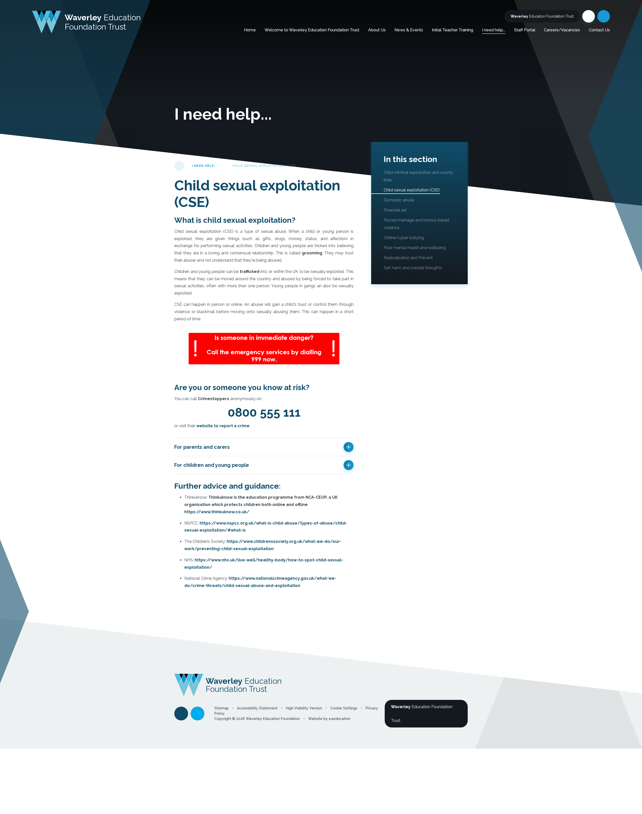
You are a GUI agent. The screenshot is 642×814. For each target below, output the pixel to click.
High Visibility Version (304, 708)
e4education (339, 719)
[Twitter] (588, 16)
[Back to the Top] (181, 713)
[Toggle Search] (603, 16)
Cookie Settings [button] (343, 708)
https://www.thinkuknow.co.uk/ (216, 511)
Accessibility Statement (257, 708)
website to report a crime (223, 425)
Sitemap (221, 708)
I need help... (204, 166)
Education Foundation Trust (542, 16)
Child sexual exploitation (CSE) (264, 166)
